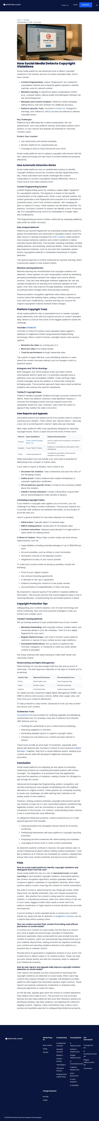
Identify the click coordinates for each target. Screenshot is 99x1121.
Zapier (45, 1100)
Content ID (60, 108)
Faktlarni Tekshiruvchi (74, 1050)
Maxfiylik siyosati (59, 1050)
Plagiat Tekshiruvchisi (75, 1056)
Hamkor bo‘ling (59, 1060)
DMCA (48, 111)
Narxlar (45, 1052)
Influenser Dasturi (60, 1069)
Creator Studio (31, 441)
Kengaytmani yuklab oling (61, 1075)
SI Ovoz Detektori (73, 1080)
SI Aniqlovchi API (88, 1046)
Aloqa (45, 1049)
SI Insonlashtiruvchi (75, 1062)
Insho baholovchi (74, 1074)
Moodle (45, 1097)
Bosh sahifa (47, 1045)
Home (19, 20)
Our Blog (26, 20)
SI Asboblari (74, 1085)
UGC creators (59, 237)
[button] (97, 5)
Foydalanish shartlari (61, 1044)
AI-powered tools (25, 715)
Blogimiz (59, 1055)
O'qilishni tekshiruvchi (74, 1068)
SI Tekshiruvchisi (75, 1044)
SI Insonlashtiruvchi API (89, 1053)
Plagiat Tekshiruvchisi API (89, 1062)
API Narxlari (88, 1068)
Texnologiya (61, 1065)
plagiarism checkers (65, 916)
